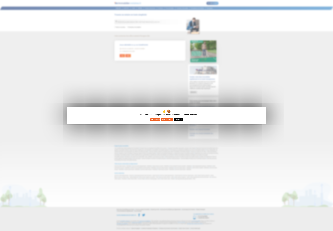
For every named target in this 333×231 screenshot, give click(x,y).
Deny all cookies (167, 119)
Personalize (178, 119)
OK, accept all (155, 119)
